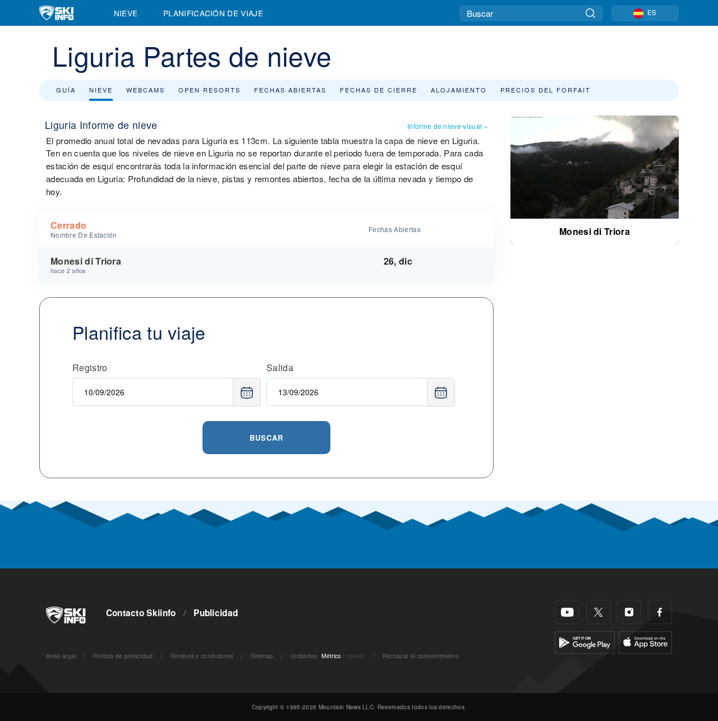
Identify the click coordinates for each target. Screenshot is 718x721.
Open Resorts (209, 89)
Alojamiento (459, 89)
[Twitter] (598, 612)
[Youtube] (567, 612)
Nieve (126, 13)
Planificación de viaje (213, 13)
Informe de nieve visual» (447, 126)
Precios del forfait (545, 89)
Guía (66, 89)
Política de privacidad (123, 655)
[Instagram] (629, 612)
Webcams (145, 89)
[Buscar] (590, 13)
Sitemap (262, 655)
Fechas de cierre (378, 89)
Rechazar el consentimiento (421, 655)
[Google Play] (585, 641)
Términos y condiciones (202, 655)
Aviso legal (61, 655)
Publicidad (216, 613)
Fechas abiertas (290, 89)
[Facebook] (660, 612)
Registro (90, 367)
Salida (279, 367)
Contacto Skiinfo (141, 613)
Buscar (266, 437)
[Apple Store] (645, 641)
